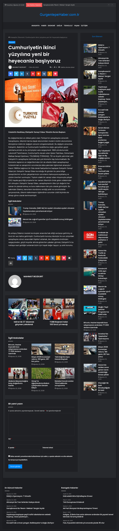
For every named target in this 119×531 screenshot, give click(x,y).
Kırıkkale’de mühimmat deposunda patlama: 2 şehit (103, 237)
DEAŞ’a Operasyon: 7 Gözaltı (104, 47)
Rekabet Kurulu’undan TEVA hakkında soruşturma (64, 383)
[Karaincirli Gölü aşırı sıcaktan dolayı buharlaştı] (90, 271)
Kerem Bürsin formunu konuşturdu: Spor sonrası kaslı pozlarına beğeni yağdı (103, 135)
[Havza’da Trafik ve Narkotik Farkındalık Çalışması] (90, 253)
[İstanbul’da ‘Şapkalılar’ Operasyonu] (90, 337)
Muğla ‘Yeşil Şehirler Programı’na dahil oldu (103, 311)
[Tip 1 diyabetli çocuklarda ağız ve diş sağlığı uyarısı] (90, 154)
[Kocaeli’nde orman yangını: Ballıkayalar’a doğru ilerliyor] (90, 113)
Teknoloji (68, 25)
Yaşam (76, 25)
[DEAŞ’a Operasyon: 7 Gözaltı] (90, 48)
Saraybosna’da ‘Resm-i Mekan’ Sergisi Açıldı (59, 5)
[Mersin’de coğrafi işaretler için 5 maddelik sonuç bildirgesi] (14, 222)
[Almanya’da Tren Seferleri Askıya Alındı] (90, 61)
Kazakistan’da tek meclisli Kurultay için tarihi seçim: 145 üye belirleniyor (104, 188)
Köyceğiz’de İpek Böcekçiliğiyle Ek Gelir (104, 386)
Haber (43, 25)
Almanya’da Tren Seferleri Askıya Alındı (104, 60)
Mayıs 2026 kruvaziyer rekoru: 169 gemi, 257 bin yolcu (40, 359)
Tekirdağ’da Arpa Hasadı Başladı (62, 358)
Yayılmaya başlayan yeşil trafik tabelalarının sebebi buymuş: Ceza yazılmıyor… (104, 94)
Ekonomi (51, 25)
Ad (10, 439)
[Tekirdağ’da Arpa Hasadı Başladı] (64, 349)
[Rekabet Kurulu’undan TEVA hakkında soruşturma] (64, 373)
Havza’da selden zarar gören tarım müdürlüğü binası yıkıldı (103, 370)
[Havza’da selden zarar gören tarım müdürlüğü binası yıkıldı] (90, 368)
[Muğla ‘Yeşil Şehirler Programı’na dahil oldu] (90, 310)
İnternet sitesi (48, 447)
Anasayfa (35, 25)
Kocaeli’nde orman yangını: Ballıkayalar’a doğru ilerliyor (104, 115)
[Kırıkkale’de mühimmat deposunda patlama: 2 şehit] (90, 235)
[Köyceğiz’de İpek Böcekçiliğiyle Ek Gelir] (90, 386)
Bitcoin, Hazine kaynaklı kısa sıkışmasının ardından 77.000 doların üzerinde (17, 349)
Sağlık (59, 25)
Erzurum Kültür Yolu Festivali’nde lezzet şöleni (104, 170)
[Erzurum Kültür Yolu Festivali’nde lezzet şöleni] (90, 169)
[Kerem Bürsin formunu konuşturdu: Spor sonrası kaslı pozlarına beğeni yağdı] (90, 131)
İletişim (84, 25)
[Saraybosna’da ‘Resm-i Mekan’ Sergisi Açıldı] (90, 74)
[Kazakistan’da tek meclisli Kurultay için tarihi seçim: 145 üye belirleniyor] (90, 185)
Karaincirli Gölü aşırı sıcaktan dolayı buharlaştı (102, 273)
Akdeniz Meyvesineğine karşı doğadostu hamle (18, 383)
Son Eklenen (97, 36)
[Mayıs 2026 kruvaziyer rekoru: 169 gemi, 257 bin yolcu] (41, 349)
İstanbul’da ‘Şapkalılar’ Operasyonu (103, 336)
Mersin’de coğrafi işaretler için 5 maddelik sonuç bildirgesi (48, 219)
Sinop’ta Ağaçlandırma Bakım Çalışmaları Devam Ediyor (40, 384)
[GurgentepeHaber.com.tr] (59, 14)
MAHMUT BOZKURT (19, 67)
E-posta (11, 447)
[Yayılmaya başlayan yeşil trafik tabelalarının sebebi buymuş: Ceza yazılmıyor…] (90, 90)
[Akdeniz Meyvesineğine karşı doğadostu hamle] (18, 373)
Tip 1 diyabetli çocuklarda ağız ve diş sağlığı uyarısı (104, 154)
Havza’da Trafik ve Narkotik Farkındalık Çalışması (103, 255)
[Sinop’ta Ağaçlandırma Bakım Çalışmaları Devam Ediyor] (41, 373)
